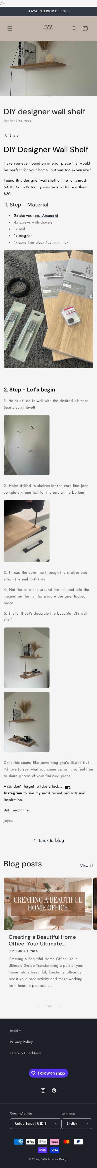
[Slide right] (59, 1006)
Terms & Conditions (26, 1053)
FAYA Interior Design (54, 1159)
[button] (9, 28)
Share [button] (14, 135)
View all (86, 865)
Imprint (15, 1030)
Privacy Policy (21, 1041)
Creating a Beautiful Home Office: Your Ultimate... (42, 940)
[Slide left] (37, 1006)
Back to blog (51, 840)
